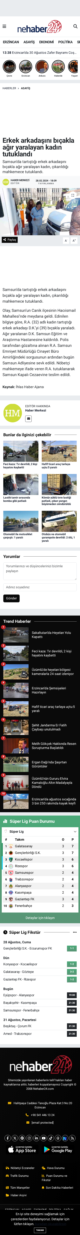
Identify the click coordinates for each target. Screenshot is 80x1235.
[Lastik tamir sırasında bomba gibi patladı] (20, 484)
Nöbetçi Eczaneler (22, 1168)
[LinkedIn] (36, 1138)
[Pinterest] (22, 1138)
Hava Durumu (55, 1168)
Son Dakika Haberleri (59, 1187)
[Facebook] (7, 1138)
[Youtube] (43, 1138)
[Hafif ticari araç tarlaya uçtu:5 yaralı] (59, 451)
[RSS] (72, 1138)
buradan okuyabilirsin (50, 1224)
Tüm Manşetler (20, 1187)
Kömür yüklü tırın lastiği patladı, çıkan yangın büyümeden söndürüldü (56, 501)
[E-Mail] (28, 419)
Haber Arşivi (19, 1195)
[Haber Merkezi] (12, 413)
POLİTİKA (65, 42)
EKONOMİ (46, 42)
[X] (15, 1138)
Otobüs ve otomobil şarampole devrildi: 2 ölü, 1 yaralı (58, 537)
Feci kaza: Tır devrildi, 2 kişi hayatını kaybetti (20, 465)
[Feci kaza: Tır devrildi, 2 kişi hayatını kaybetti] (20, 451)
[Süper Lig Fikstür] (75, 932)
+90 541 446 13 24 (42, 1115)
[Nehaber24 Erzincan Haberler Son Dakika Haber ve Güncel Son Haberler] (40, 26)
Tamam (40, 1230)
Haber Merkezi (35, 410)
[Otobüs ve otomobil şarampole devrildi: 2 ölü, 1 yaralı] (59, 521)
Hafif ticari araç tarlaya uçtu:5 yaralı (56, 465)
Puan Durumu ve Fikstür (54, 1178)
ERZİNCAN (11, 42)
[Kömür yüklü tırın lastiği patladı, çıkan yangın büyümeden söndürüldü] (59, 484)
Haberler (9, 88)
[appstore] (22, 1150)
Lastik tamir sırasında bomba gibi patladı (16, 499)
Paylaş (12, 239)
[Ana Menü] (4, 26)
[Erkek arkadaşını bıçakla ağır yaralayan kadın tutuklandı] (40, 211)
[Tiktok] (51, 1138)
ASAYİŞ (29, 42)
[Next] (65, 1138)
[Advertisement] (40, 113)
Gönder (11, 598)
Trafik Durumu (19, 1176)
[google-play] (58, 1150)
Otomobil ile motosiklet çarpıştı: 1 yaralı (17, 536)
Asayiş (25, 88)
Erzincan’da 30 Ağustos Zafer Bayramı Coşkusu (40, 53)
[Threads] (58, 1138)
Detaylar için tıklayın (40, 918)
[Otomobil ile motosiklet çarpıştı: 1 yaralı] (20, 521)
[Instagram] (29, 1138)
